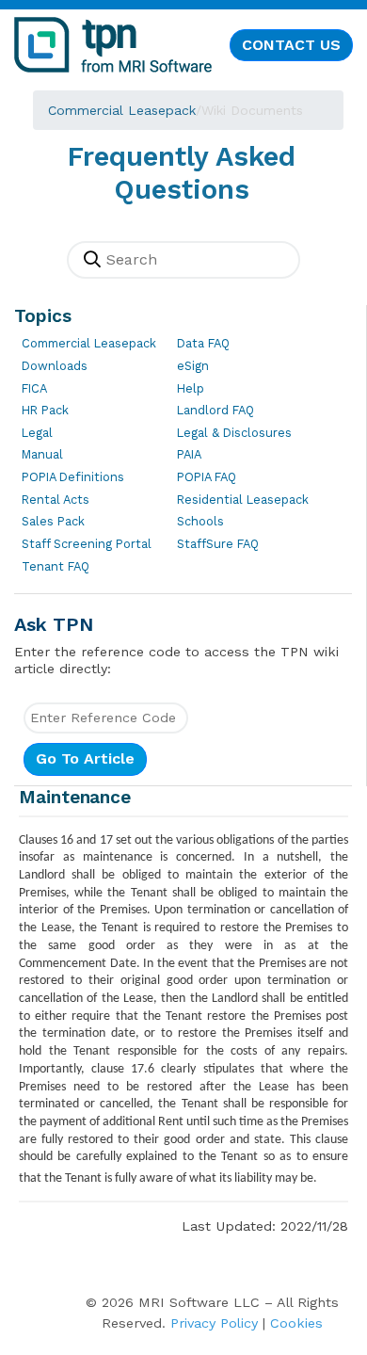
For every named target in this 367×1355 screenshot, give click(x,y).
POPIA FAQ (206, 477)
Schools (200, 521)
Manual (42, 454)
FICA (34, 388)
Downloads (55, 366)
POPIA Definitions (73, 477)
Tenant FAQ (55, 566)
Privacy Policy (214, 1323)
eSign (193, 366)
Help (190, 388)
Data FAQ (203, 343)
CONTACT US (291, 45)
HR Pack (45, 410)
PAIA (189, 454)
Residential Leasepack (243, 499)
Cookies (296, 1323)
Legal (37, 433)
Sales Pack (53, 521)
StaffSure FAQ (218, 544)
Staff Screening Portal (87, 544)
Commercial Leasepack (122, 110)
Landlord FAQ (215, 410)
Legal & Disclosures (234, 433)
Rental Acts (55, 499)
